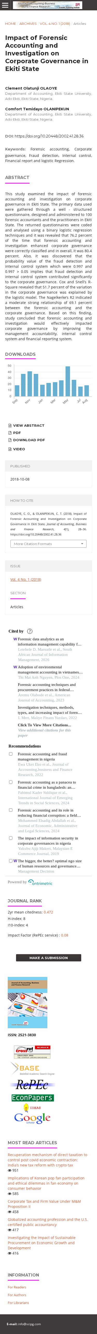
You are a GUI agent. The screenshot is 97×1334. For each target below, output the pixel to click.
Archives (28, 23)
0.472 (48, 912)
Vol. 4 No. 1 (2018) (55, 23)
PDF (16, 433)
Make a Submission (48, 958)
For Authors (17, 1295)
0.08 (64, 935)
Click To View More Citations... (44, 725)
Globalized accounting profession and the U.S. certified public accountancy (48, 1222)
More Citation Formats (33, 544)
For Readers (17, 1287)
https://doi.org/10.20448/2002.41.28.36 (49, 136)
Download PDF (28, 440)
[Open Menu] (5, 5)
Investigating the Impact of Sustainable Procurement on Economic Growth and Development (42, 1242)
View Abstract (28, 425)
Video (18, 449)
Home (10, 23)
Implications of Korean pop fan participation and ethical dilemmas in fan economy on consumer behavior (46, 1183)
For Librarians (18, 1302)
